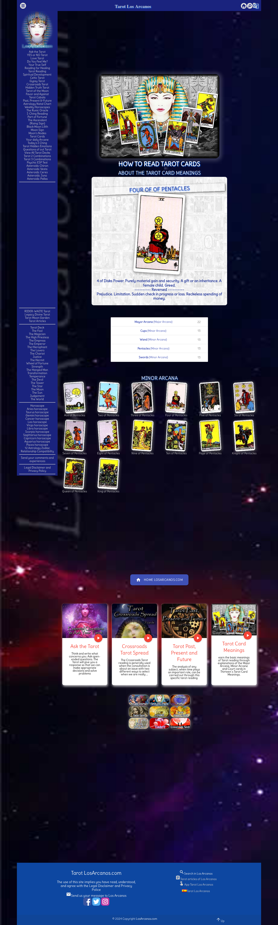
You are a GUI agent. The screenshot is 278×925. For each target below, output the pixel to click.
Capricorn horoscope (37, 438)
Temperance (37, 376)
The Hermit (37, 360)
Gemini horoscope (37, 415)
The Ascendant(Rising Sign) (37, 121)
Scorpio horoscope (37, 431)
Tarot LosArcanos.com (96, 873)
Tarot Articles (37, 321)
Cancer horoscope (37, 418)
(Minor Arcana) (170, 331)
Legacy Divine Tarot (37, 314)
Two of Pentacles (108, 415)
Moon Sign (37, 130)
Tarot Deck (37, 327)
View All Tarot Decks (37, 152)
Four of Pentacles (176, 415)
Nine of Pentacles (142, 453)
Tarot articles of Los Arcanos (196, 879)
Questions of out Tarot (37, 149)
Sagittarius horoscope (37, 435)
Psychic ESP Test (37, 162)
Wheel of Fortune (37, 363)
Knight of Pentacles (244, 453)
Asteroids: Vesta (37, 169)
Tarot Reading (37, 71)
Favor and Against (37, 94)
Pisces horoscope (37, 445)
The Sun (37, 392)
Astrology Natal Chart (37, 104)
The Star (37, 386)
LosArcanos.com (146, 919)
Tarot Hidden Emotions (37, 146)
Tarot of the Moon (37, 91)
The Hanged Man (37, 370)
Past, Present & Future (37, 100)
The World (37, 399)
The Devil (37, 379)
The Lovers (37, 350)
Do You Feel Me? (37, 61)
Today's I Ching (37, 143)
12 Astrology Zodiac (37, 448)
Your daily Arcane (37, 139)
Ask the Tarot (37, 52)
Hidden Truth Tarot (37, 87)
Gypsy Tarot (37, 81)
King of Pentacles (108, 491)
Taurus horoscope (37, 412)
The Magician (37, 334)
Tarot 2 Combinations (37, 156)
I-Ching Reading (37, 113)
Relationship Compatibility (37, 451)
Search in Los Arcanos (195, 873)
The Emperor (37, 344)
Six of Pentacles (244, 415)
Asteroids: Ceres (37, 172)
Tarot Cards (37, 136)
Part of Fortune (37, 117)
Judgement (37, 396)
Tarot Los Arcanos (133, 6)
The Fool (37, 331)
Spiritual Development (37, 74)
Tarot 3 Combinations (37, 159)
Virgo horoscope (37, 425)
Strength (37, 366)
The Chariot (37, 353)
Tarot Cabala (37, 97)
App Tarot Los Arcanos (196, 884)
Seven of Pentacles (74, 453)
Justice (37, 357)
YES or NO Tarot (37, 55)
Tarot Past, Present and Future (184, 652)
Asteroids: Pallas (37, 179)
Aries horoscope (37, 409)
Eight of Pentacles (108, 453)
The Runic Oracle (37, 110)
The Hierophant (37, 347)
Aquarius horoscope (37, 441)
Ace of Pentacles (74, 415)
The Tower (37, 383)
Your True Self (37, 65)
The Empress (37, 340)
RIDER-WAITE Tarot (37, 311)
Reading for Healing (37, 68)
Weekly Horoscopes (37, 107)
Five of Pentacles (210, 415)
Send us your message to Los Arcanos (96, 895)
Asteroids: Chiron (37, 165)
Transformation (37, 373)
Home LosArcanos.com (159, 579)
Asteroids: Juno (37, 175)
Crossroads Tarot (37, 84)
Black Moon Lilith (37, 126)
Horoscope (37, 405)
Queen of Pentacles (74, 491)
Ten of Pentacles (176, 453)
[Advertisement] (37, 245)
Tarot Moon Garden (37, 318)
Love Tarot (37, 58)
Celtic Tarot (37, 78)
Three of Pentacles (142, 415)
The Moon (37, 389)
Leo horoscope (37, 422)
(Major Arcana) (168, 322)
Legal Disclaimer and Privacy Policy (37, 469)
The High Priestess (37, 337)
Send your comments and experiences (37, 459)
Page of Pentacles (210, 453)
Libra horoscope (37, 428)
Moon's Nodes (37, 133)
